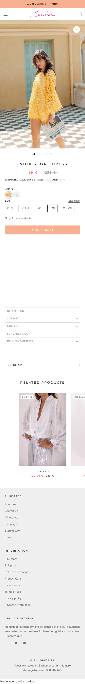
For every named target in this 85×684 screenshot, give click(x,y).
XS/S (10, 208)
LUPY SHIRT (42, 471)
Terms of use (13, 592)
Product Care (13, 579)
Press (8, 537)
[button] (9, 195)
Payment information (18, 605)
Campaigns (11, 524)
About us (10, 504)
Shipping (10, 565)
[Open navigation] (6, 14)
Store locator (13, 531)
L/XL (53, 208)
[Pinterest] (24, 642)
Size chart (74, 201)
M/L (39, 208)
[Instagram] (15, 642)
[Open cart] (79, 14)
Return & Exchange (16, 572)
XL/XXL (68, 208)
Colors (9, 189)
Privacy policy (13, 598)
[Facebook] (6, 642)
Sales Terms (12, 585)
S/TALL (25, 208)
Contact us (11, 511)
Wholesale (11, 517)
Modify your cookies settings (17, 681)
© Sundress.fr (42, 660)
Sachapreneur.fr (48, 665)
